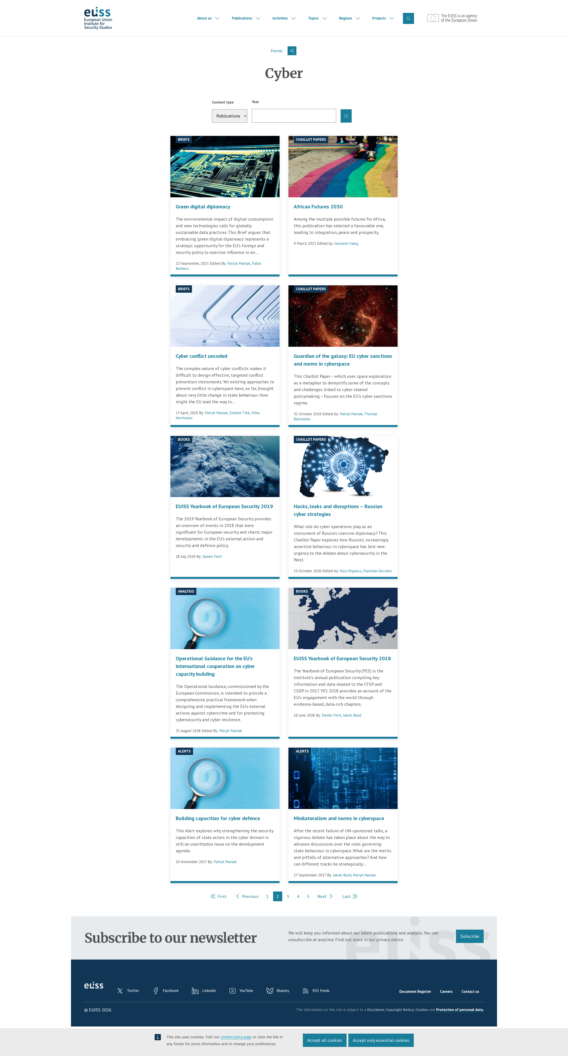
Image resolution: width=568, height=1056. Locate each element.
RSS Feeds (321, 990)
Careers (446, 991)
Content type (223, 102)
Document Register (415, 991)
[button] (292, 50)
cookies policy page (236, 1037)
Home (276, 51)
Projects (379, 18)
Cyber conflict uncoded (201, 356)
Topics (313, 18)
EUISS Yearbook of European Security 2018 (342, 658)
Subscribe (469, 936)
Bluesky (283, 990)
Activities (280, 18)
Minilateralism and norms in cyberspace (339, 818)
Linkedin (209, 990)
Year (255, 101)
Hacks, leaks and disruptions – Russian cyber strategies (338, 510)
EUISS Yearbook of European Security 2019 (224, 506)
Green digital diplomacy (203, 206)
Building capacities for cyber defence (218, 818)
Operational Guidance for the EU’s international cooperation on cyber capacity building (215, 666)
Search (408, 18)
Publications (242, 18)
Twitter (133, 990)
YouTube (246, 990)
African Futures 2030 (318, 206)
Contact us (470, 991)
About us (204, 18)
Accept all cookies (324, 1040)
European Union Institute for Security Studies (98, 18)
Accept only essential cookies (381, 1040)
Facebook (171, 990)
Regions (345, 18)
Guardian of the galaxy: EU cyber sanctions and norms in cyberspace (343, 360)
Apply (346, 116)
